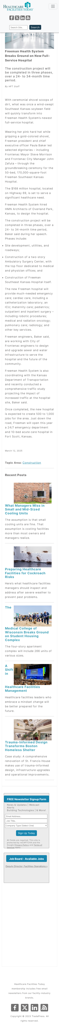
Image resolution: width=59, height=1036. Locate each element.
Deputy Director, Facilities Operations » (27, 866)
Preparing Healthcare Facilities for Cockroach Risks (25, 573)
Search (35, 27)
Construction (32, 462)
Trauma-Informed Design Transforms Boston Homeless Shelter (26, 746)
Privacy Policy (22, 845)
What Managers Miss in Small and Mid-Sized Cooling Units (25, 509)
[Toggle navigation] (53, 6)
